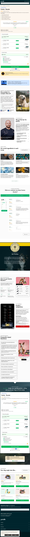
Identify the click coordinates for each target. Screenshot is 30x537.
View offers (23, 326)
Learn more (24, 359)
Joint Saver (2, 481)
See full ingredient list (24, 149)
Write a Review (4, 210)
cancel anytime (9, 63)
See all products (25, 470)
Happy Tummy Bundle (18, 481)
